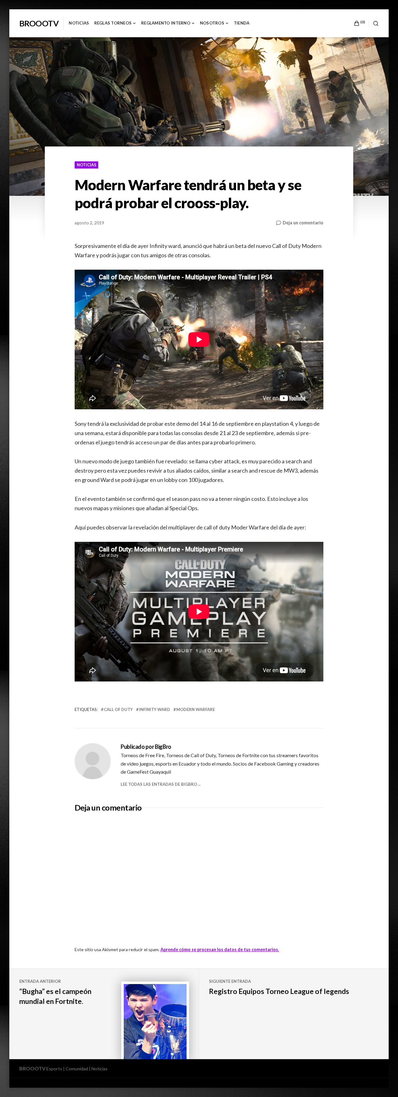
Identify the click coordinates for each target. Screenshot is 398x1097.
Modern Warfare (195, 709)
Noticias (79, 22)
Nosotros (212, 22)
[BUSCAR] (374, 23)
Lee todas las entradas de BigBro (159, 784)
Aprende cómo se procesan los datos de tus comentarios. (219, 949)
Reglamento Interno (165, 22)
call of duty (118, 709)
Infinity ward (154, 709)
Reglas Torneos (113, 22)
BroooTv (38, 23)
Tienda (242, 22)
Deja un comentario (303, 222)
